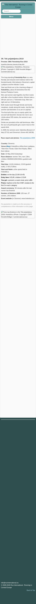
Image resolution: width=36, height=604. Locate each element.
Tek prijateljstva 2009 (27, 138)
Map (8, 146)
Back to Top (31, 590)
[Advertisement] (18, 37)
